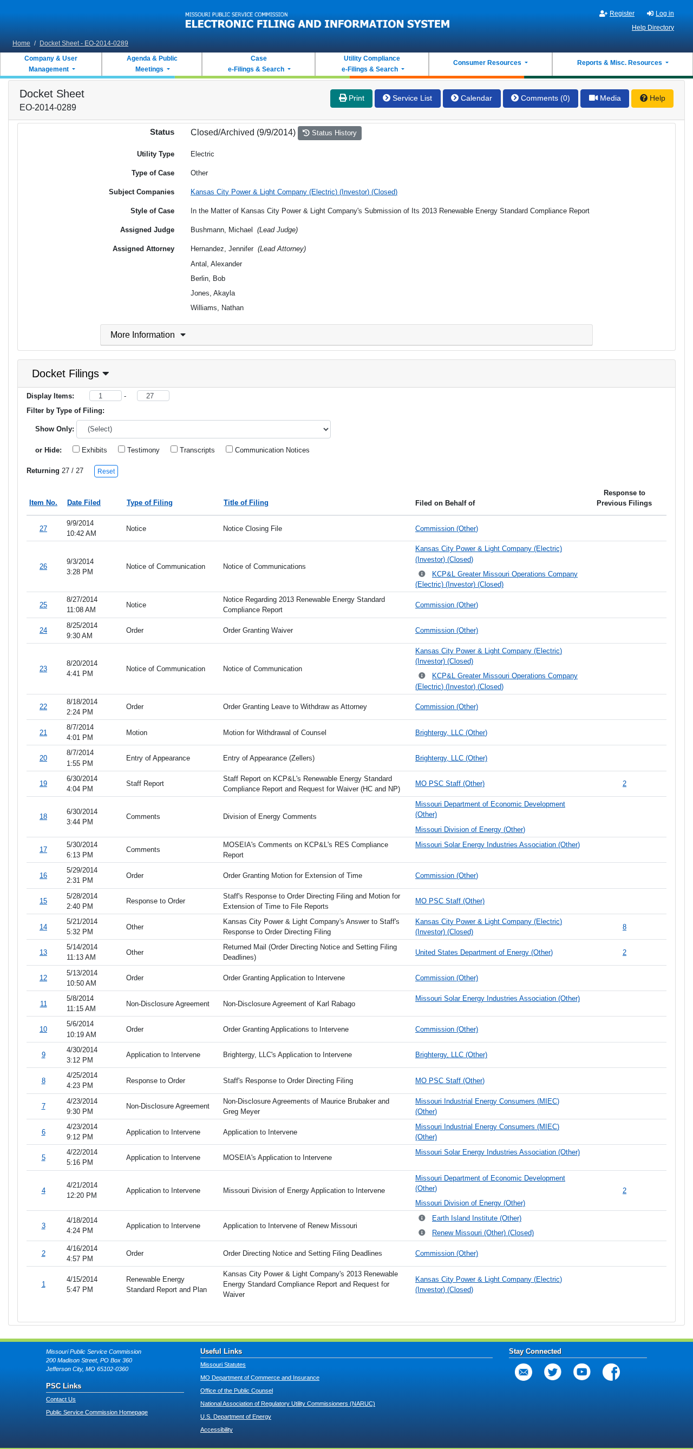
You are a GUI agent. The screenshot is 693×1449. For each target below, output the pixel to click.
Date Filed (84, 503)
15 (43, 901)
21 (43, 733)
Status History (333, 133)
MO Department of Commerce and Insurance (259, 1377)
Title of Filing (246, 503)
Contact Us (61, 1399)
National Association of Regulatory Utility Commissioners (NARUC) (287, 1403)
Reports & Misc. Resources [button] (620, 63)
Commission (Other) (446, 528)
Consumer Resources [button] (488, 63)
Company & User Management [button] (50, 64)
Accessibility (216, 1429)
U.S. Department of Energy (235, 1416)
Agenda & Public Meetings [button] (152, 64)
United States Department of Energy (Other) (484, 952)
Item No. (43, 503)
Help (656, 98)
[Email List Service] (523, 1372)
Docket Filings (65, 373)
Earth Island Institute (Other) (476, 1218)
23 (43, 669)
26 (43, 566)
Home (21, 43)
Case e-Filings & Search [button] (256, 64)
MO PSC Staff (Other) (450, 783)
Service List (411, 98)
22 (43, 707)
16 (43, 875)
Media (609, 98)
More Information (142, 334)
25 (43, 605)
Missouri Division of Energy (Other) (470, 829)
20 (43, 758)
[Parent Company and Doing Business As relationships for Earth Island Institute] (422, 1219)
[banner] (317, 17)
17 (43, 849)
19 (43, 783)
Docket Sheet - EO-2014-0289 (84, 43)
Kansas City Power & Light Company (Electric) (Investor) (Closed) (294, 192)
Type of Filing (150, 503)
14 (43, 927)
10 (43, 1029)
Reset (106, 471)
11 (43, 1004)
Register (622, 13)
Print (355, 98)
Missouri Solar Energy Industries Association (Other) (497, 845)
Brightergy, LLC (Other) (451, 733)
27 (43, 528)
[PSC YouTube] (582, 1372)
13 (43, 952)
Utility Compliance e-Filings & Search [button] (370, 64)
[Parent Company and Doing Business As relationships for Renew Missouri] (422, 1233)
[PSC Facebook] (611, 1372)
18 (43, 816)
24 (43, 630)
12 (43, 978)
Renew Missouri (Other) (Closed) (483, 1233)
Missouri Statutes (223, 1364)
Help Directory (653, 27)
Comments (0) (544, 98)
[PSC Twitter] (552, 1372)
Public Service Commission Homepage (97, 1412)
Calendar (475, 98)
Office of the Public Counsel (236, 1390)
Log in (665, 13)
